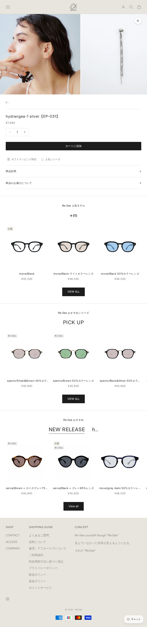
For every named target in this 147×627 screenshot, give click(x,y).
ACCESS (11, 542)
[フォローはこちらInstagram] (7, 599)
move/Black (27, 273)
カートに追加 (73, 146)
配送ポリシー (37, 574)
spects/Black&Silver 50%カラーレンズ (120, 381)
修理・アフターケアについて (47, 548)
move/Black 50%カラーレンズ (120, 273)
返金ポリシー (37, 581)
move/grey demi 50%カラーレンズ (120, 488)
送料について (37, 542)
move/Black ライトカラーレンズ (73, 273)
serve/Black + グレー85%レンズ (73, 488)
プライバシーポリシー (43, 568)
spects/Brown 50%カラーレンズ (73, 380)
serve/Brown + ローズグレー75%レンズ (27, 488)
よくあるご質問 (39, 535)
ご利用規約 (36, 555)
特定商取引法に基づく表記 (46, 561)
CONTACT (13, 535)
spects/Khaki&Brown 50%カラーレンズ (27, 381)
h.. (7, 102)
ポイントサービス (40, 587)
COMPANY (13, 548)
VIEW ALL (73, 291)
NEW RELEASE (67, 429)
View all (74, 506)
